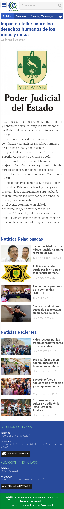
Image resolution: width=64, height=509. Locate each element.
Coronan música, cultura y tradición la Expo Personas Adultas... (46, 405)
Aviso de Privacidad (41, 505)
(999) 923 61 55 (9, 435)
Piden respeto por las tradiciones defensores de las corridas (48, 343)
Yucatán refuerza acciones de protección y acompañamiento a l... (48, 384)
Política (7, 16)
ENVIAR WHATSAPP (19, 486)
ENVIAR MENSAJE (18, 453)
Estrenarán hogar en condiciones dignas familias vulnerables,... (47, 363)
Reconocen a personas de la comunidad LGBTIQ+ (47, 290)
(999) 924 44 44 (9, 471)
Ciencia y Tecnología (42, 16)
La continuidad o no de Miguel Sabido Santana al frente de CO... (48, 249)
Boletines (21, 16)
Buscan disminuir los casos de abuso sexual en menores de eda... (47, 310)
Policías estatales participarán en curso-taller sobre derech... (47, 270)
